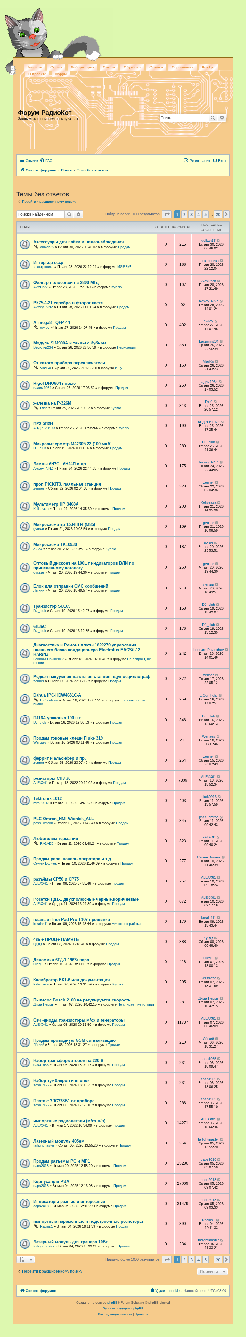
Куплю (116, 287)
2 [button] (184, 214)
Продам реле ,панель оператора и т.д (72, 859)
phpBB (112, 1302)
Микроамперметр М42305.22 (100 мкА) (72, 443)
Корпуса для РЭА (51, 1181)
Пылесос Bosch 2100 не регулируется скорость (82, 1000)
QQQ (37, 944)
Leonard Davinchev (48, 659)
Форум (61, 74)
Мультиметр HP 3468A (55, 504)
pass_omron (43, 823)
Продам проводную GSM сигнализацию (74, 1040)
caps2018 (41, 1165)
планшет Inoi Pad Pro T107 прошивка (71, 919)
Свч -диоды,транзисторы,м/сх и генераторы (79, 1020)
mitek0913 (41, 803)
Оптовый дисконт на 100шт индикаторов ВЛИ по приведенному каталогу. (83, 565)
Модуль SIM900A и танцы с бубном (69, 343)
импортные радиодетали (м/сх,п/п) (69, 1121)
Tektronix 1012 (47, 798)
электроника (43, 267)
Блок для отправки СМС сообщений (70, 586)
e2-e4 (37, 549)
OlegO (38, 964)
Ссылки (156, 67)
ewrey (45, 327)
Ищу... (120, 368)
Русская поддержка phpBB (123, 1308)
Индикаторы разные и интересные (69, 1201)
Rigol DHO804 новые (54, 383)
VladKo (45, 368)
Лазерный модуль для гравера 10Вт (70, 1241)
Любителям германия (55, 838)
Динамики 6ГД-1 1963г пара (61, 959)
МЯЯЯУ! (124, 267)
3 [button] (191, 214)
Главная (35, 67)
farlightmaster (43, 1145)
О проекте (37, 74)
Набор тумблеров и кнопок (61, 1080)
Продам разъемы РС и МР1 (61, 1161)
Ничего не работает (128, 924)
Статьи (109, 67)
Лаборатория (82, 67)
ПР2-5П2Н (43, 423)
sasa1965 (41, 1065)
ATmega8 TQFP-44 (51, 322)
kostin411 (40, 924)
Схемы (56, 67)
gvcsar (38, 529)
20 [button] (218, 214)
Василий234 (43, 347)
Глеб (43, 408)
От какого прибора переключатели (69, 362)
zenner (38, 488)
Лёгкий (38, 590)
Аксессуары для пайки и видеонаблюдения (78, 242)
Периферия (126, 347)
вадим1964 (42, 388)
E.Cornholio (49, 700)
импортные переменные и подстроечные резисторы (88, 1221)
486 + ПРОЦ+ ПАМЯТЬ (56, 939)
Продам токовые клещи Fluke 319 (68, 738)
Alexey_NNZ (43, 307)
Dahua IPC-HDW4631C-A (57, 695)
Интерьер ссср (48, 262)
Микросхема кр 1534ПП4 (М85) (64, 524)
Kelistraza (41, 508)
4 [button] (198, 214)
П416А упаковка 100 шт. (57, 718)
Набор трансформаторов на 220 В (68, 1060)
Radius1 (46, 1226)
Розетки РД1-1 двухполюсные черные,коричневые (86, 899)
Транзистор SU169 (51, 606)
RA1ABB (46, 843)
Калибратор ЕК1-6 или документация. (72, 979)
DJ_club (39, 448)
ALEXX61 (40, 783)
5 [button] (205, 214)
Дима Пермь (43, 1004)
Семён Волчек (45, 863)
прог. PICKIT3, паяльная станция (67, 484)
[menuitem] (46, 160)
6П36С (39, 626)
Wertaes (39, 742)
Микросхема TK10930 (55, 544)
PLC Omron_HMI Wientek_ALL (63, 818)
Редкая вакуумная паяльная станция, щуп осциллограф (91, 676)
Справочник (182, 67)
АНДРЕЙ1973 (44, 428)
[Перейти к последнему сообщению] (219, 240)
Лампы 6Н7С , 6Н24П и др (59, 464)
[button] (167, 214)
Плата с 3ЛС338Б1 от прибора (63, 1100)
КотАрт (208, 67)
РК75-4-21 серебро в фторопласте (68, 302)
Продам (124, 247)
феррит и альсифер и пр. (59, 758)
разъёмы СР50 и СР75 (56, 879)
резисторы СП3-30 (51, 778)
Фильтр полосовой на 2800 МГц (66, 282)
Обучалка (132, 67)
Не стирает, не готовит (136, 1004)
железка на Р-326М (52, 403)
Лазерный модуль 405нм (59, 1141)
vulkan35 (47, 247)
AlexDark (40, 287)
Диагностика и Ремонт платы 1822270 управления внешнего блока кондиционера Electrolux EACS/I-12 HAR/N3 (86, 650)
